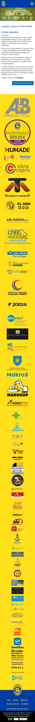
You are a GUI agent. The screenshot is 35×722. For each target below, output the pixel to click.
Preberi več (23, 719)
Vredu (10, 719)
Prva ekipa (24, 700)
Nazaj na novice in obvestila (23, 83)
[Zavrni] (33, 716)
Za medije (24, 704)
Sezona (15, 700)
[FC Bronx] (3, 3)
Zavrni (16, 719)
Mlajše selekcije (13, 704)
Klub (8, 700)
